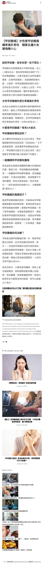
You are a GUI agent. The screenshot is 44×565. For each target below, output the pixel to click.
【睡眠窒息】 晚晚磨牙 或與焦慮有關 (22, 383)
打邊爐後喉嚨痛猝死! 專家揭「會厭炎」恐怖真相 (17, 550)
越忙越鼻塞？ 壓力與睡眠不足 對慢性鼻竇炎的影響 (17, 485)
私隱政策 (30, 562)
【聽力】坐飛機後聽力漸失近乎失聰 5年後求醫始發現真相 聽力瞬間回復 (22, 420)
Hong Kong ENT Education (20, 562)
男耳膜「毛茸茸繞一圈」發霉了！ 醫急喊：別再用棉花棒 (20, 539)
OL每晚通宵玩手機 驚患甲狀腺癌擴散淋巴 (15, 511)
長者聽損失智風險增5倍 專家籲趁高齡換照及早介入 (18, 498)
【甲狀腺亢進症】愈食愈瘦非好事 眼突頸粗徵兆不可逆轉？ (22, 459)
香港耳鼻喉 (10, 562)
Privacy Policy (37, 562)
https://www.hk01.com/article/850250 (13, 319)
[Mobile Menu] (41, 3)
